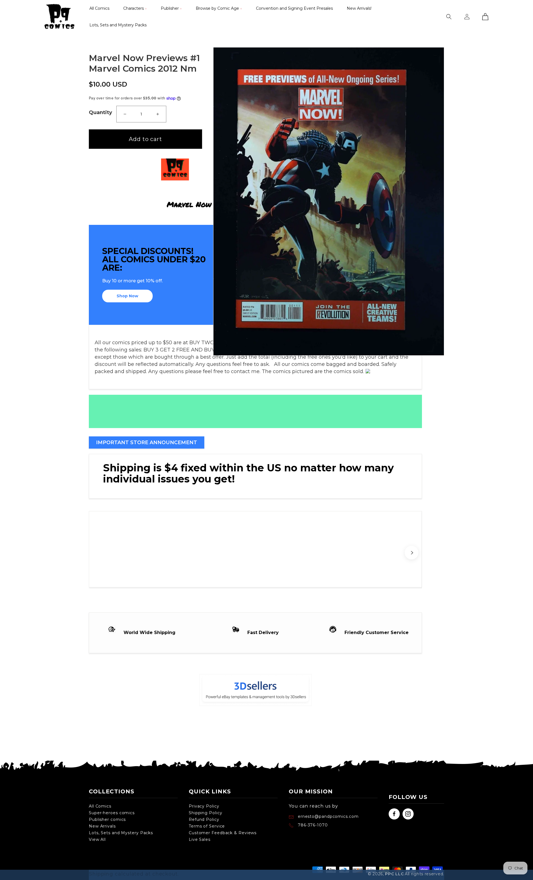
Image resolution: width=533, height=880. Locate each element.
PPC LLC (394, 873)
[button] (135, 8)
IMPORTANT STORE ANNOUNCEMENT (146, 442)
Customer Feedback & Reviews (223, 832)
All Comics (100, 806)
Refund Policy (204, 819)
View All (97, 839)
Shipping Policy (205, 812)
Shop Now (127, 296)
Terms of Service (207, 826)
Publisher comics (107, 819)
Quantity (100, 112)
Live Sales (199, 839)
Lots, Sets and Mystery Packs (121, 832)
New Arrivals (102, 826)
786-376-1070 (313, 825)
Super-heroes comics (112, 812)
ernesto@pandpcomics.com (327, 816)
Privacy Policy (204, 806)
